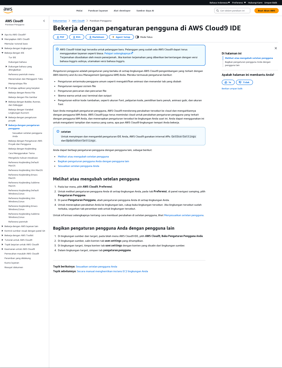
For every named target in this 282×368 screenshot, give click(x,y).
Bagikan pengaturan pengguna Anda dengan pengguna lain (93, 161)
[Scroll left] (74, 10)
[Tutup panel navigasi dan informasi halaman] (276, 48)
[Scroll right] (156, 10)
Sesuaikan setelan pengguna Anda (78, 166)
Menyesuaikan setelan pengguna (184, 215)
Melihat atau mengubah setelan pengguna (83, 156)
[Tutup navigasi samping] (44, 20)
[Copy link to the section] (50, 179)
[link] (100, 20)
